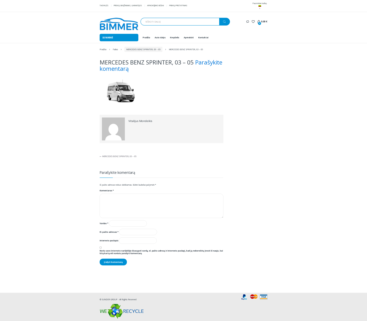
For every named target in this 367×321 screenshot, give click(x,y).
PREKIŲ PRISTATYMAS (178, 5)
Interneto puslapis (109, 240)
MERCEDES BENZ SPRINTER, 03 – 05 (143, 49)
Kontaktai (203, 37)
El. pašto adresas (109, 232)
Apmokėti (189, 37)
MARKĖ (109, 37)
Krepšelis (174, 37)
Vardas (104, 223)
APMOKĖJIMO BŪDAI (155, 5)
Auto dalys (160, 37)
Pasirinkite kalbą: (259, 3)
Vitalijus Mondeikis (140, 121)
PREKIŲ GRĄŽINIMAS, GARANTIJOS (128, 5)
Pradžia (146, 37)
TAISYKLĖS (104, 5)
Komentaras (107, 190)
